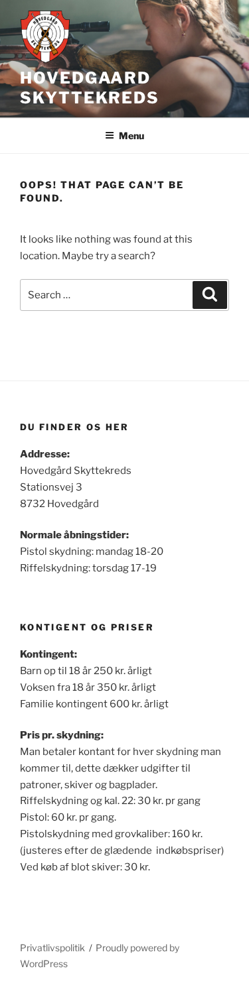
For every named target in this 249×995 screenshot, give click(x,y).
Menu (131, 135)
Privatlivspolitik (52, 947)
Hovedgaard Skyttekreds (89, 87)
